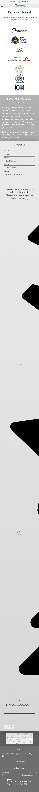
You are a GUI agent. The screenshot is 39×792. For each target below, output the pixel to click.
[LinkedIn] (22, 789)
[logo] (20, 6)
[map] (19, 738)
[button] (2, 6)
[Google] (16, 789)
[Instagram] (19, 789)
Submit (9, 727)
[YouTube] (24, 789)
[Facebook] (14, 789)
